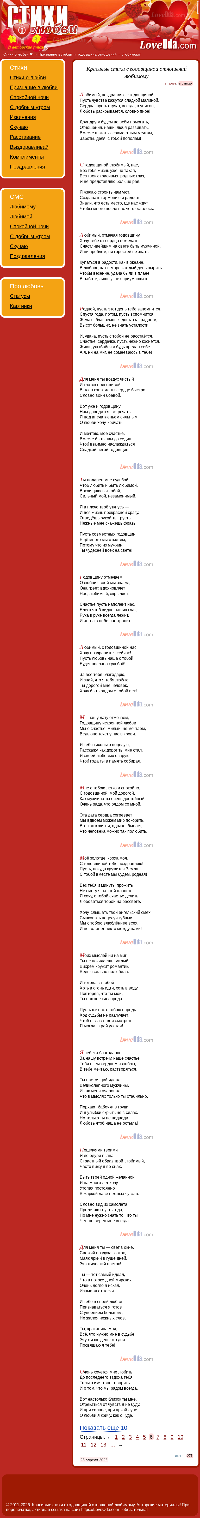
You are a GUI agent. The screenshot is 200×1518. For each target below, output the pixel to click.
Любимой (21, 216)
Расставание (25, 137)
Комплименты (27, 157)
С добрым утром (30, 107)
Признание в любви (34, 87)
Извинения (23, 117)
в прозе (170, 83)
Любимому (23, 206)
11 (83, 1445)
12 (93, 1445)
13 (103, 1445)
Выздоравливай (29, 147)
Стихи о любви (28, 77)
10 (180, 1437)
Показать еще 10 (103, 1427)
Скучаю (19, 127)
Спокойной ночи (29, 97)
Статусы (20, 296)
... (112, 1445)
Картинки (21, 306)
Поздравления (27, 167)
